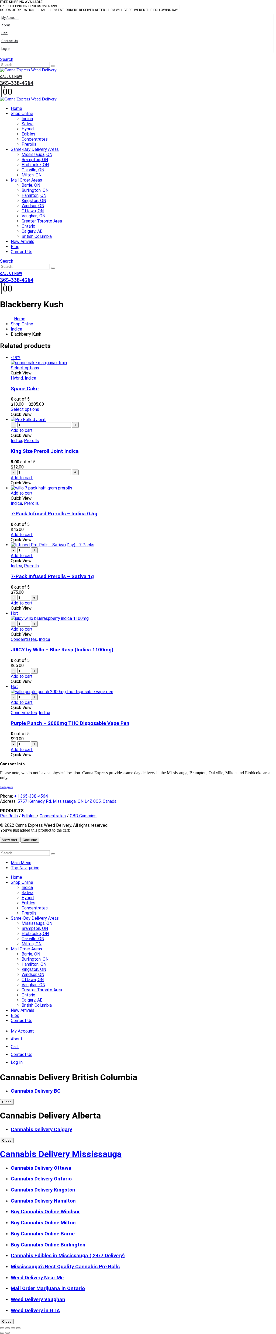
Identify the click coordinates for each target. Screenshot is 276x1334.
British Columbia (37, 236)
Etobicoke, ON (35, 164)
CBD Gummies (83, 815)
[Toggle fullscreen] (7, 1328)
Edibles (28, 134)
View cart (9, 840)
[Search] (53, 66)
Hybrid (28, 128)
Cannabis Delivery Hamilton (43, 1201)
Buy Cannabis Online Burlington (48, 1245)
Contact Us (9, 41)
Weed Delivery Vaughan (38, 1299)
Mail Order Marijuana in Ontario (48, 1288)
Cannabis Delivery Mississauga (61, 1154)
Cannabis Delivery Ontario (41, 1179)
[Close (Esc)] (18, 1328)
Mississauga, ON (37, 154)
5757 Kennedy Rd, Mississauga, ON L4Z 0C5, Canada (67, 801)
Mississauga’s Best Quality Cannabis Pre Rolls (65, 1267)
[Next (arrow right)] (7, 1333)
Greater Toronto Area (42, 221)
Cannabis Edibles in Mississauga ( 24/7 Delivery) (68, 1256)
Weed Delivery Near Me (37, 1278)
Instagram (6, 787)
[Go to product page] (143, 419)
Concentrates (35, 139)
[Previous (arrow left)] (2, 1333)
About (5, 25)
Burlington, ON (35, 190)
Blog (15, 246)
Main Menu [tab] (21, 862)
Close (7, 1102)
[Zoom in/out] (2, 1328)
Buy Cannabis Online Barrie (43, 1234)
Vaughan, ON (33, 215)
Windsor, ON (33, 205)
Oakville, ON (33, 169)
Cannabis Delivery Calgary (41, 1129)
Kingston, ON (34, 200)
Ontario (28, 226)
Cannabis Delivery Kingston (43, 1190)
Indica (27, 118)
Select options (25, 367)
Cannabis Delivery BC (36, 1091)
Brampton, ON (35, 159)
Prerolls (29, 144)
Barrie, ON (31, 185)
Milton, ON (32, 175)
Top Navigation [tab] (25, 867)
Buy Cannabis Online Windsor (45, 1212)
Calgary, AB (32, 231)
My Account (10, 18)
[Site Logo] (28, 70)
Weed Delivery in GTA (35, 1311)
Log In (5, 49)
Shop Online (22, 113)
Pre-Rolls (9, 815)
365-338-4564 (16, 80)
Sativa (27, 123)
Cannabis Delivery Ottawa (41, 1168)
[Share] (13, 1328)
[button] (6, 59)
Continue (30, 840)
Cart (4, 33)
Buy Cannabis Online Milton (43, 1223)
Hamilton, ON (34, 195)
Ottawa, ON (33, 210)
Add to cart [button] (22, 430)
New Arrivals (22, 241)
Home (16, 108)
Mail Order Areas (26, 180)
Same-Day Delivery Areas (35, 149)
